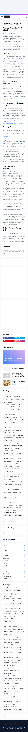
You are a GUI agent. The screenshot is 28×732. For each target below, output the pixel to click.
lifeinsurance (7, 445)
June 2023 (14, 560)
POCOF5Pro (7, 469)
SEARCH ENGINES (8, 487)
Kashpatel (20, 435)
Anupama (6, 399)
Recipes (6, 476)
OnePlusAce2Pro (8, 461)
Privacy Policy (15, 723)
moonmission (12, 456)
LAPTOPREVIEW (19, 438)
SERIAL (22, 487)
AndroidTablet (17, 396)
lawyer (5, 440)
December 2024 (14, 548)
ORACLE (17, 463)
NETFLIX (20, 456)
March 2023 (14, 568)
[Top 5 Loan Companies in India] (6, 383)
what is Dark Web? (8, 507)
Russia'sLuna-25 (7, 479)
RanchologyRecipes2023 (10, 474)
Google (5, 422)
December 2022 (14, 576)
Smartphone (16, 489)
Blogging (12, 409)
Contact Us (23, 723)
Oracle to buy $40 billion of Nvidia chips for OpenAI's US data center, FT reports (17, 375)
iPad (10, 432)
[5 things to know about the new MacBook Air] (6, 368)
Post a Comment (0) (14, 262)
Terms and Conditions (10, 724)
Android (15, 394)
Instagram (18, 430)
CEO (20, 414)
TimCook (14, 494)
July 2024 (14, 550)
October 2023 (14, 555)
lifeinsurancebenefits (17, 445)
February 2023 (14, 571)
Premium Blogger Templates (16, 727)
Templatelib (19, 728)
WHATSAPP (18, 507)
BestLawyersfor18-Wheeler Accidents (13, 407)
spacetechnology (17, 492)
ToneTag (20, 494)
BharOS (5, 409)
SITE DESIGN (7, 489)
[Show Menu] (2, 17)
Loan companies (8, 448)
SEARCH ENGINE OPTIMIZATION (12, 484)
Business (6, 412)
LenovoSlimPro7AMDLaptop (11, 443)
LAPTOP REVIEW (8, 438)
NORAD (6, 458)
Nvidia (11, 458)
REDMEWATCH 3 (14, 476)
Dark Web (16, 419)
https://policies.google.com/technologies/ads (14, 123)
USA (16, 497)
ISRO (14, 435)
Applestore (6, 404)
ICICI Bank (13, 425)
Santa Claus (21, 482)
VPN (14, 502)
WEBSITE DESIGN (19, 505)
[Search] (26, 17)
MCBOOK (6, 450)
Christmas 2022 (7, 419)
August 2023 (14, 558)
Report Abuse (7, 715)
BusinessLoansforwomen (10, 414)
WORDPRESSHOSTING (10, 513)
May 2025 (14, 545)
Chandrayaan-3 (7, 417)
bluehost (19, 409)
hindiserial (6, 425)
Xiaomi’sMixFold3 (8, 515)
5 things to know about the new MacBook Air (18, 367)
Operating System (8, 463)
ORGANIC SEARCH (8, 466)
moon (5, 456)
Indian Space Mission (9, 430)
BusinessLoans (14, 412)
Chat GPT (15, 417)
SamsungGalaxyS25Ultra (10, 482)
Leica (10, 440)
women (15, 510)
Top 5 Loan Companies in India (18, 382)
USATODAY (6, 500)
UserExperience (15, 500)
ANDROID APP (7, 396)
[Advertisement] (14, 282)
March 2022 (14, 578)
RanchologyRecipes (9, 471)
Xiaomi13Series (18, 515)
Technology (6, 494)
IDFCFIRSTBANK (8, 427)
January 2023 (14, 573)
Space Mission (7, 492)
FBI (22, 419)
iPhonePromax (7, 435)
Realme (20, 474)
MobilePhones (19, 453)
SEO (17, 487)
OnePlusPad (17, 461)
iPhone (15, 432)
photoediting (19, 466)
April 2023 (14, 566)
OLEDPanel (18, 458)
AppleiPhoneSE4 (20, 399)
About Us (8, 723)
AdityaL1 (6, 394)
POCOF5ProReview (17, 469)
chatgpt (22, 417)
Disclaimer (20, 724)
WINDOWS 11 (7, 510)
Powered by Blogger (9, 539)
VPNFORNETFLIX (8, 505)
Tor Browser (6, 497)
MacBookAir (17, 448)
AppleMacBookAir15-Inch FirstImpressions (10, 402)
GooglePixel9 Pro (13, 422)
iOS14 (5, 432)
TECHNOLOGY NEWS (8, 522)
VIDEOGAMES (7, 502)
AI (10, 394)
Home (3, 723)
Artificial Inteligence (16, 404)
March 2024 (14, 553)
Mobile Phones (14, 450)
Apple (12, 399)
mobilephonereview (8, 453)
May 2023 (14, 563)
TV (12, 497)
